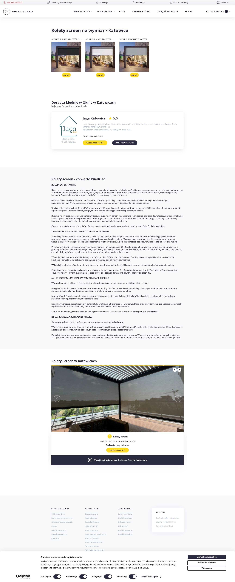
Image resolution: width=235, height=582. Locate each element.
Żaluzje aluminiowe (92, 546)
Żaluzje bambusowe (92, 522)
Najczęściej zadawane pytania (61, 522)
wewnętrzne (82, 11)
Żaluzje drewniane (91, 514)
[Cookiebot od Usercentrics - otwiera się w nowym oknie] (23, 577)
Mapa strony (55, 538)
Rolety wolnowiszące (92, 538)
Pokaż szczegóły (150, 576)
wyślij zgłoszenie (95, 143)
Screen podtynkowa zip (135, 39)
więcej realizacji (117, 450)
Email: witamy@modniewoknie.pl (168, 518)
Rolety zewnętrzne (124, 522)
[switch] (83, 576)
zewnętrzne (104, 11)
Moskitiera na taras (125, 518)
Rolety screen (123, 526)
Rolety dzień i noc (91, 526)
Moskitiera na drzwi (125, 530)
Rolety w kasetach (91, 530)
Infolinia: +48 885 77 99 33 (166, 522)
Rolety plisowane (91, 518)
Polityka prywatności (58, 530)
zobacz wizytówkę (125, 143)
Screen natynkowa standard (71, 39)
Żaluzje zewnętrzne (125, 514)
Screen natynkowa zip (100, 39)
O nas (189, 11)
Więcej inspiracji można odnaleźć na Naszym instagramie (120, 460)
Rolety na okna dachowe (94, 542)
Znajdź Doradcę (167, 11)
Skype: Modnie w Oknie (164, 526)
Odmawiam (207, 568)
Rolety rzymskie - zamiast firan (95, 534)
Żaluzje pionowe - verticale (94, 550)
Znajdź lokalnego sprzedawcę (61, 518)
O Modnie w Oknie (58, 514)
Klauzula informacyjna (59, 534)
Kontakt (54, 526)
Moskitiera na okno (125, 534)
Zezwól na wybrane (207, 562)
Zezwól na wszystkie (207, 557)
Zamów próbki (141, 11)
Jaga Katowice (117, 445)
